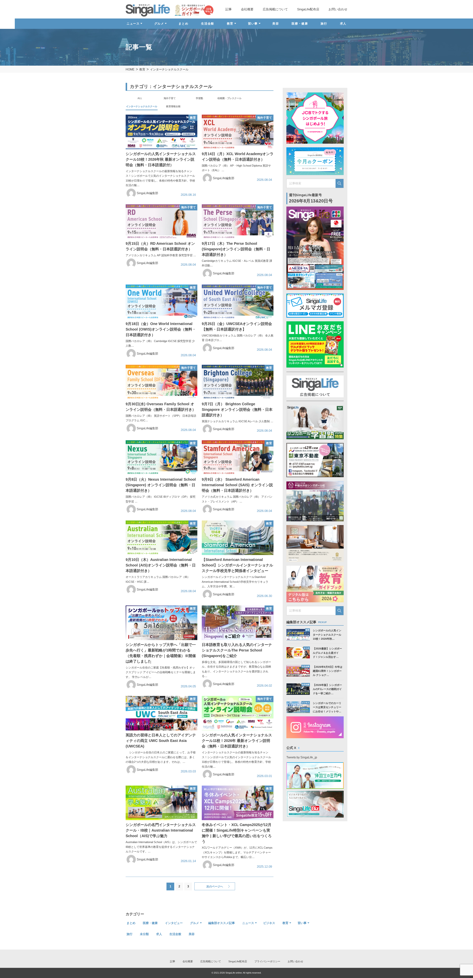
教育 (142, 69)
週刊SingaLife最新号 (311, 198)
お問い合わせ (338, 9)
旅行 (324, 23)
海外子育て (170, 98)
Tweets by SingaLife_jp (301, 757)
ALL (139, 98)
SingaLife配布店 (308, 9)
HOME (130, 69)
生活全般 (207, 23)
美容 (275, 23)
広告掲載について (275, 9)
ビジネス (269, 923)
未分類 (144, 934)
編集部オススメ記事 (221, 923)
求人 (343, 23)
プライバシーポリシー (267, 961)
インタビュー (174, 923)
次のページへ (214, 886)
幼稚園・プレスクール (229, 98)
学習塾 (199, 98)
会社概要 (247, 9)
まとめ (183, 23)
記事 (228, 9)
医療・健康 (300, 23)
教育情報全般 (173, 106)
